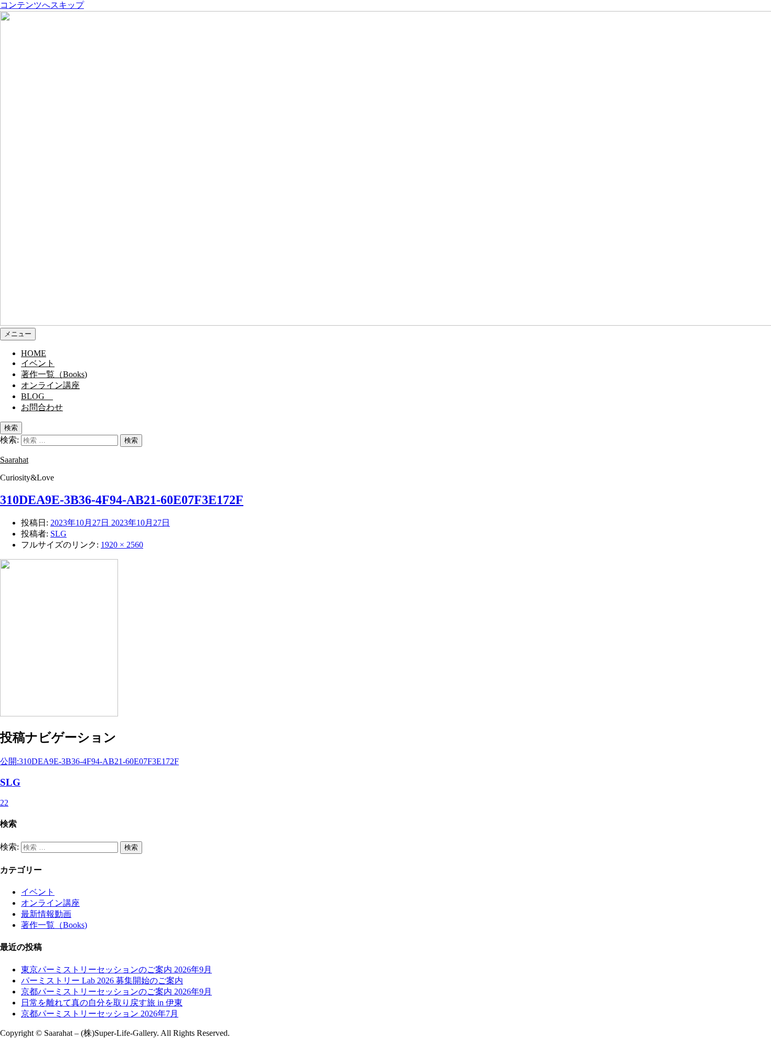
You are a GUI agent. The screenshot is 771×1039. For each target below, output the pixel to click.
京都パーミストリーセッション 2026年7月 (99, 1013)
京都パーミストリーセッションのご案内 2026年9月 (116, 991)
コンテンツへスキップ (42, 5)
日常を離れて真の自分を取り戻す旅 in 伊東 (102, 1002)
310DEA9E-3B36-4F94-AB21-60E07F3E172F (121, 500)
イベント (38, 891)
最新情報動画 (46, 913)
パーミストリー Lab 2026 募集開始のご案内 (102, 980)
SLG (58, 533)
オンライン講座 (50, 902)
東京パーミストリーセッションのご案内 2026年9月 (116, 969)
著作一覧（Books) (54, 924)
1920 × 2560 (122, 544)
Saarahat (14, 459)
